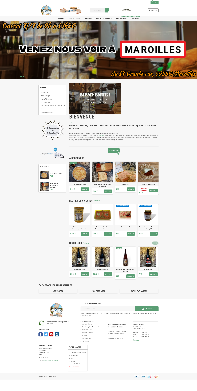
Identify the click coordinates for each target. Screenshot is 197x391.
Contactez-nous (86, 338)
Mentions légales (87, 324)
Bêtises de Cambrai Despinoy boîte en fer (79, 228)
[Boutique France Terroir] (61, 10)
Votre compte (75, 347)
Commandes (74, 355)
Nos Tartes (58, 291)
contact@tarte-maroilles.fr (50, 361)
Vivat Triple (148, 269)
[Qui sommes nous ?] (114, 151)
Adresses (73, 361)
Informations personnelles (78, 352)
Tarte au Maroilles (56, 173)
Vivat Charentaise (102, 269)
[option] (114, 102)
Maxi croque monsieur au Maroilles (54, 185)
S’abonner (148, 309)
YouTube (51, 334)
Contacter (136, 340)
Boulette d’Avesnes (148, 184)
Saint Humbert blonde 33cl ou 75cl (125, 270)
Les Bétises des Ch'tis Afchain (125, 228)
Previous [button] (153, 243)
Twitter (46, 334)
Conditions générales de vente (90, 327)
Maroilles (101, 135)
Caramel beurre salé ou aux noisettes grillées (148, 228)
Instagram (57, 334)
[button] (70, 122)
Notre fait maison (139, 291)
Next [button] (157, 243)
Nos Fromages (98, 291)
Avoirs (72, 358)
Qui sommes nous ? (87, 330)
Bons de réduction (76, 364)
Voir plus (97, 201)
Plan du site (85, 341)
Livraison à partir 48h (88, 321)
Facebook (40, 334)
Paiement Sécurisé (87, 332)
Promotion (85, 335)
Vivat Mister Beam (79, 269)
